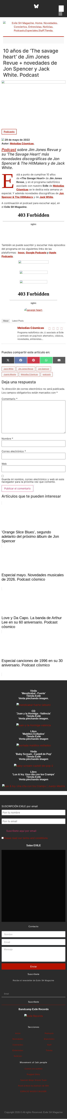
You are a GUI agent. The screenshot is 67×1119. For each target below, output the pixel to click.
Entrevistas (17, 1050)
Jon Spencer (43, 369)
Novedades (17, 1039)
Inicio (18, 1033)
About (5, 321)
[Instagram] (20, 6)
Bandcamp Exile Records (34, 1009)
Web (4, 463)
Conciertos (18, 1045)
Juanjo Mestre (10, 374)
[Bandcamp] (24, 11)
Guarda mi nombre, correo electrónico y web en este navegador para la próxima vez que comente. (33, 480)
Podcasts (9, 131)
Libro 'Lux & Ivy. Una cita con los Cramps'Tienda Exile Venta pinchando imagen (33, 776)
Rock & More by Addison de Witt (33, 1086)
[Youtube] (52, 6)
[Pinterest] (44, 6)
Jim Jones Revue (25, 369)
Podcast (9, 149)
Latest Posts (18, 321)
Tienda (49, 1050)
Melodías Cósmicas (22, 143)
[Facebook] (49, 328)
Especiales (49, 1039)
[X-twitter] (13, 6)
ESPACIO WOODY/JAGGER (33, 1091)
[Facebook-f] (5, 6)
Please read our (26, 838)
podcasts (47, 374)
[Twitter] (53, 328)
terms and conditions (35, 838)
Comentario (9, 399)
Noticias (18, 1056)
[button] (60, 3)
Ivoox (21, 252)
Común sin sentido (34, 1069)
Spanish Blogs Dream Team (33, 1080)
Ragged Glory (33, 1074)
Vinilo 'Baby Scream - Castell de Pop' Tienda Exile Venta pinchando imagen (33, 755)
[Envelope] (32, 11)
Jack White (46, 197)
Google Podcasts (36, 252)
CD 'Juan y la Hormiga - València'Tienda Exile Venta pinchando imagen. (33, 715)
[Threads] (28, 6)
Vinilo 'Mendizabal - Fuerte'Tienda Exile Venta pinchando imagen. (34, 695)
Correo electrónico (14, 451)
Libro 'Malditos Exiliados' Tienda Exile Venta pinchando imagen (33, 735)
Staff (49, 1045)
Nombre (7, 438)
